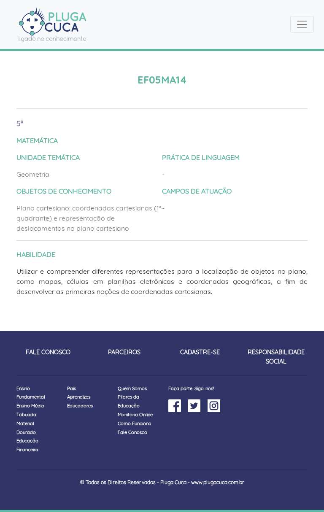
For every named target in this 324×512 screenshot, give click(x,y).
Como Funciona (134, 423)
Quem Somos (132, 388)
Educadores (80, 406)
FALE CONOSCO (48, 352)
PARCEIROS (124, 352)
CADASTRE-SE (200, 352)
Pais (71, 388)
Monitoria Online (135, 415)
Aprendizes (78, 397)
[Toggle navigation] (302, 24)
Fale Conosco (132, 432)
